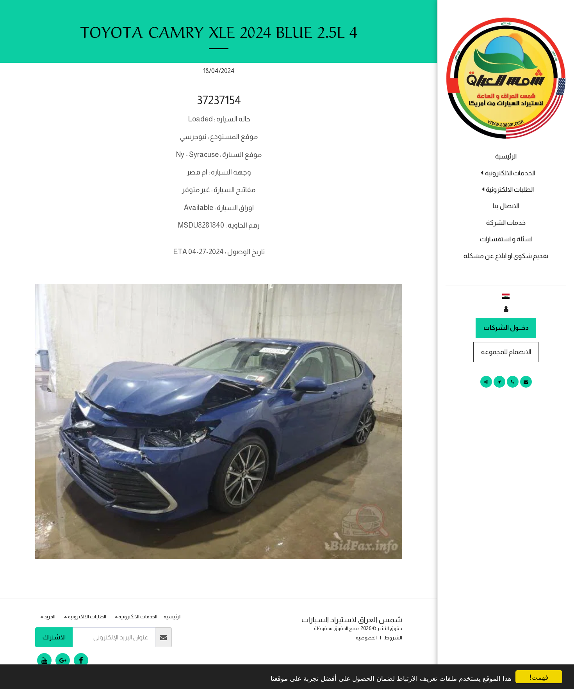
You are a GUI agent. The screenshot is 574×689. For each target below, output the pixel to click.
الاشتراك (54, 637)
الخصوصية (366, 638)
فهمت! (538, 677)
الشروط (393, 638)
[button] (506, 173)
